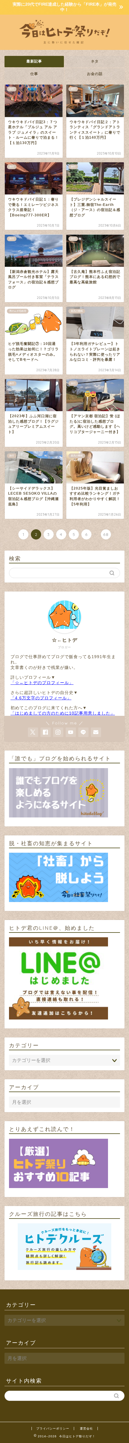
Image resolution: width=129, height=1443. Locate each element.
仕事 (34, 74)
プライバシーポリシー (52, 1428)
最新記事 (34, 61)
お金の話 (95, 74)
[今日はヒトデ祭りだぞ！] (64, 45)
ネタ (95, 61)
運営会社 (86, 1428)
